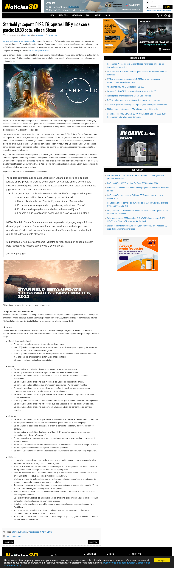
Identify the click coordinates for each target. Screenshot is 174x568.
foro (111, 554)
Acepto (161, 560)
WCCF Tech (53, 36)
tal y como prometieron (39, 50)
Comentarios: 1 (39, 36)
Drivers (98, 15)
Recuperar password (164, 10)
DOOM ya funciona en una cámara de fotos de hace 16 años (133, 100)
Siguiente (92, 542)
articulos (91, 554)
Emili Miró (26, 36)
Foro (107, 15)
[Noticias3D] (21, 6)
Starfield (15, 531)
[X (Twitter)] (162, 15)
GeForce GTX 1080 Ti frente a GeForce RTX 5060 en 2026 (132, 183)
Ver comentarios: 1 (15, 536)
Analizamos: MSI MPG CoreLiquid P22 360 (125, 86)
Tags (88, 15)
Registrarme (151, 10)
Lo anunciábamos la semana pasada (19, 40)
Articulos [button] (76, 15)
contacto (136, 554)
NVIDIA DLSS (46, 531)
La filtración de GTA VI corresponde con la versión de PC (131, 91)
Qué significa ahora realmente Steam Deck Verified (129, 95)
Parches (23, 531)
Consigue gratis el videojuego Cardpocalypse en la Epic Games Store (137, 104)
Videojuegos (33, 531)
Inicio (53, 15)
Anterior (9, 542)
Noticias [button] (62, 15)
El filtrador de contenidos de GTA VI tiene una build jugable (132, 109)
